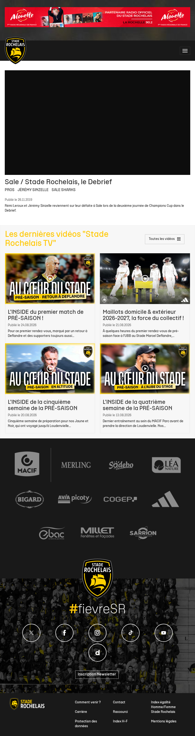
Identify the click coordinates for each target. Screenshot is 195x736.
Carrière (81, 712)
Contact (119, 702)
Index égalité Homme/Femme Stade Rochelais (163, 707)
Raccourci (120, 712)
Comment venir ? (88, 702)
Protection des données (86, 724)
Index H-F (120, 721)
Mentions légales (163, 721)
